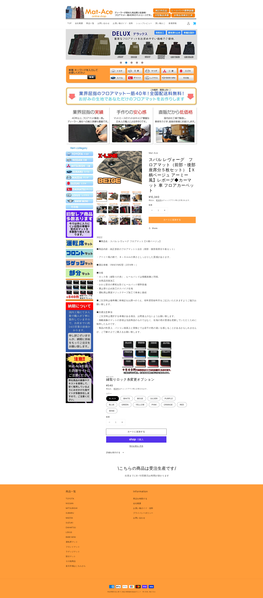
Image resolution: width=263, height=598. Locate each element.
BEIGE (140, 398)
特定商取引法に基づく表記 (116, 592)
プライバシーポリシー (143, 513)
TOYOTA (70, 498)
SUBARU (70, 513)
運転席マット (72, 542)
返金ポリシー (136, 592)
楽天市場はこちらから (76, 566)
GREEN (125, 404)
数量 (150, 205)
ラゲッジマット (73, 551)
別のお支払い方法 (136, 446)
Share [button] (155, 228)
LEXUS (69, 532)
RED (182, 404)
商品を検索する (140, 498)
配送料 (158, 200)
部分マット (71, 556)
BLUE (111, 404)
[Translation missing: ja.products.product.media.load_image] (102, 196)
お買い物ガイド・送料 (143, 508)
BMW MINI (71, 537)
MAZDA (69, 518)
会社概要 (137, 503)
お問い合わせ (139, 518)
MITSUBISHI (72, 508)
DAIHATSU (71, 527)
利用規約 (129, 592)
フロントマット (73, 547)
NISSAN (70, 503)
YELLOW (140, 404)
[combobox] (78, 77)
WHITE (126, 398)
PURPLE (169, 398)
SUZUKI (69, 522)
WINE (112, 411)
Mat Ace (152, 592)
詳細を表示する (113, 452)
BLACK (112, 398)
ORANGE (168, 404)
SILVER (154, 398)
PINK (154, 404)
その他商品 (71, 561)
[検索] (91, 77)
